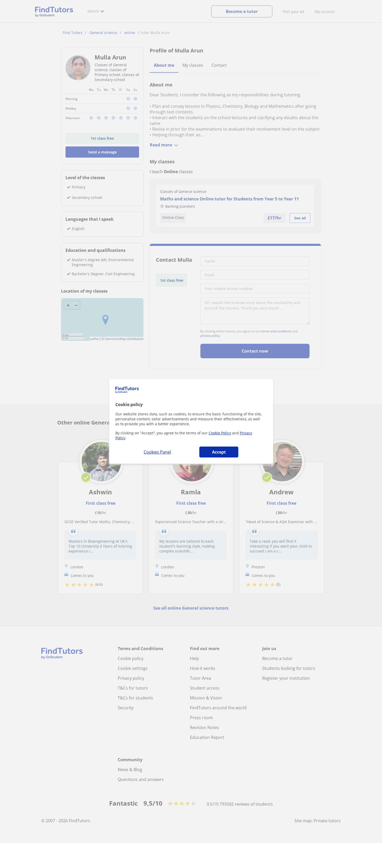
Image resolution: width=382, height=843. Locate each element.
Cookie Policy (220, 432)
